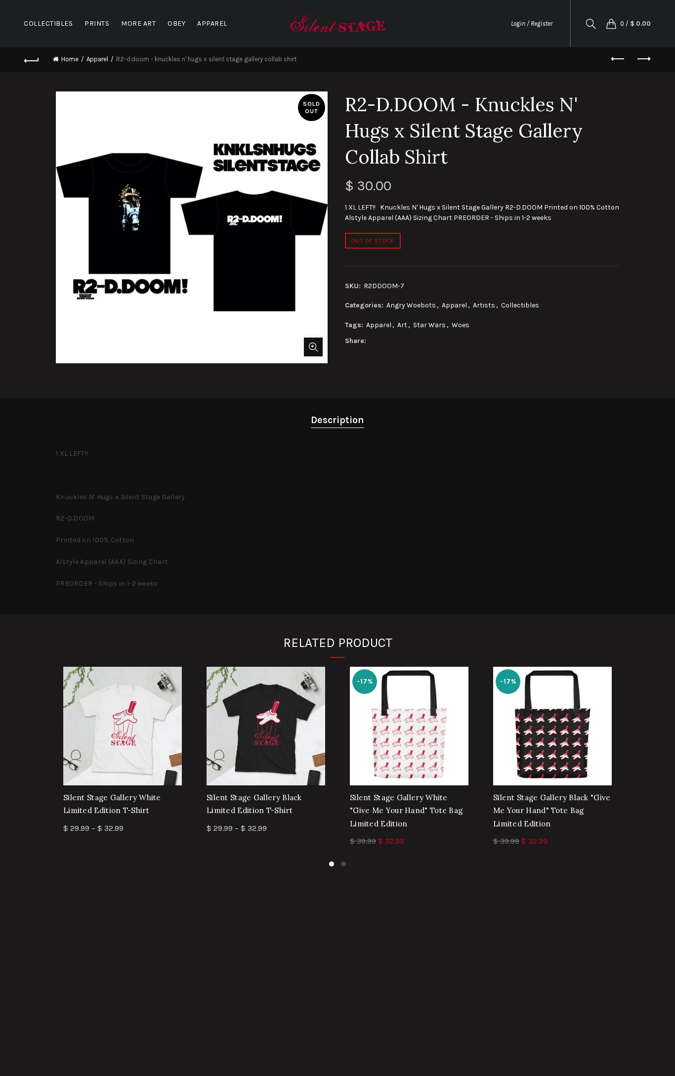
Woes (460, 325)
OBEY (176, 23)
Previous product (618, 59)
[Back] (31, 59)
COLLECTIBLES (48, 23)
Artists (484, 305)
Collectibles (520, 305)
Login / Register (531, 23)
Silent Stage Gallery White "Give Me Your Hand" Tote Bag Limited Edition (406, 810)
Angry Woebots (411, 305)
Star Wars (429, 325)
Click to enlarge (313, 347)
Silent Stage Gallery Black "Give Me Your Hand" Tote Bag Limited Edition (552, 810)
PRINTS (96, 23)
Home (70, 59)
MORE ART (138, 23)
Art (402, 325)
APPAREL (212, 23)
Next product (643, 59)
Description (337, 420)
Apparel (97, 59)
